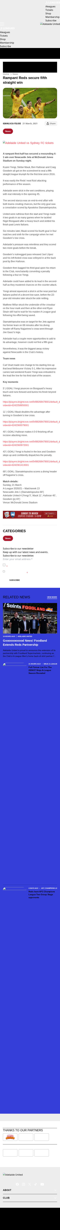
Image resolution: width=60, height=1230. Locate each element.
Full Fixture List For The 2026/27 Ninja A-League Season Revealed (40, 670)
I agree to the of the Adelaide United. (31, 565)
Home (6, 74)
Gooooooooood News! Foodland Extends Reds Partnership (25, 642)
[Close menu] (54, 1214)
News (15, 74)
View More (52, 597)
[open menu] (2, 24)
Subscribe (14, 580)
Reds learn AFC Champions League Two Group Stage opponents (42, 894)
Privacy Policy (26, 563)
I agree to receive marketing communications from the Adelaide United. (31, 571)
